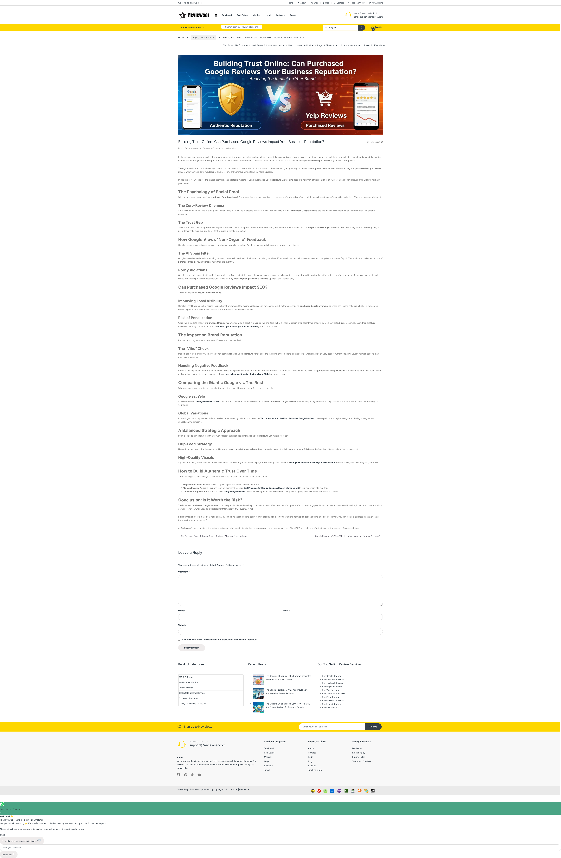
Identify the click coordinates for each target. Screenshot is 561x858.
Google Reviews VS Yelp (208, 401)
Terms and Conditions (362, 761)
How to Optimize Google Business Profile (237, 326)
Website (182, 625)
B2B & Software (349, 45)
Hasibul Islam (230, 148)
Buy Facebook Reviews (333, 679)
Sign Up (373, 726)
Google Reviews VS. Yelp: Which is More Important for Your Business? (349, 536)
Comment (184, 571)
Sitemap (312, 765)
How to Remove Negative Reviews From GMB (247, 374)
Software (280, 15)
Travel (293, 15)
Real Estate (242, 15)
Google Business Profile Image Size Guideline (312, 462)
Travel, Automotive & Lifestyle (192, 703)
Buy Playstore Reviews (332, 686)
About (303, 3)
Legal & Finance (325, 45)
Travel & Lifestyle (373, 45)
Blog (327, 3)
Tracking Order (358, 3)
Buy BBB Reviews (330, 707)
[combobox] (241, 27)
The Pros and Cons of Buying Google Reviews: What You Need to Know (212, 536)
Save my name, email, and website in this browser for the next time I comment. (220, 639)
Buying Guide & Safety (203, 37)
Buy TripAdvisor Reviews (333, 693)
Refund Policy (358, 752)
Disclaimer (357, 748)
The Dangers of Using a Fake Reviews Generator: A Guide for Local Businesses (288, 678)
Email (286, 610)
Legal (268, 15)
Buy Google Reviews (331, 676)
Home (290, 3)
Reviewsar (244, 789)
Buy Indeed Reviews (331, 704)
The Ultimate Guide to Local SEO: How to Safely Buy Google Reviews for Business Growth (287, 705)
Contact (340, 3)
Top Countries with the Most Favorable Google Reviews (287, 418)
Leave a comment (376, 142)
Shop (316, 3)
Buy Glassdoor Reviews (333, 700)
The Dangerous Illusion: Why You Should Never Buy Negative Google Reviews (287, 692)
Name (181, 610)
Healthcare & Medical (299, 45)
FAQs (310, 757)
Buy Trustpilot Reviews (332, 683)
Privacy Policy (358, 757)
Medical (256, 15)
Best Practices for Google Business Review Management (271, 488)
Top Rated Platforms (234, 45)
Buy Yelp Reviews (330, 690)
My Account (377, 3)
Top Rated (227, 15)
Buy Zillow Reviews (331, 697)
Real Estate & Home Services (266, 45)
